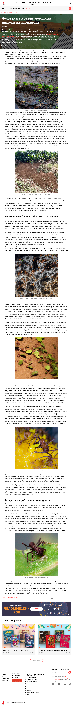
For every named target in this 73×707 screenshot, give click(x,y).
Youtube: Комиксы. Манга (33, 692)
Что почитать (29, 8)
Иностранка (27, 2)
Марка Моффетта (10, 36)
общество (10, 597)
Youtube (29, 690)
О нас (13, 668)
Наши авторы (16, 8)
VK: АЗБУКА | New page (32, 679)
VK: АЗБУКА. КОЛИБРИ (31, 677)
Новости (4, 674)
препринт (4, 597)
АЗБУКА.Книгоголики (32, 681)
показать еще (36, 660)
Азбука (17, 2)
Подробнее (36, 608)
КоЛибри (39, 2)
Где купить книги (16, 673)
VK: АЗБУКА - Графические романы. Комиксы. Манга (35, 672)
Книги (32, 4)
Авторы (3, 676)
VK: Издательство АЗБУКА (33, 668)
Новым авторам (5, 678)
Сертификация (16, 675)
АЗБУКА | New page (31, 688)
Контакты (14, 671)
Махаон (47, 2)
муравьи (16, 597)
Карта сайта (15, 677)
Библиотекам (5, 680)
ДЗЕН (28, 694)
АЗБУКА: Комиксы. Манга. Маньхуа (35, 683)
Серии (22, 8)
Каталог (10, 8)
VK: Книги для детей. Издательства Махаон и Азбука (35, 675)
